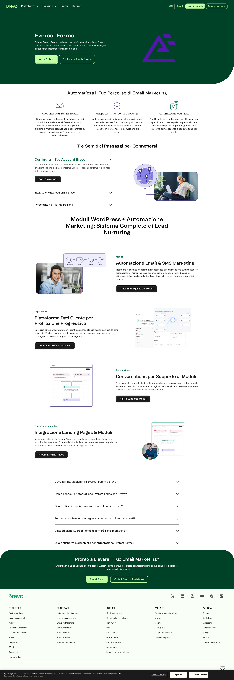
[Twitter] (173, 596)
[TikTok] (221, 596)
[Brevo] (11, 6)
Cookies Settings (159, 675)
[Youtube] (202, 596)
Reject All (178, 675)
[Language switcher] (171, 6)
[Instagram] (192, 596)
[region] (117, 675)
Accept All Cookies (198, 675)
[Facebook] (212, 596)
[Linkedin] (182, 596)
